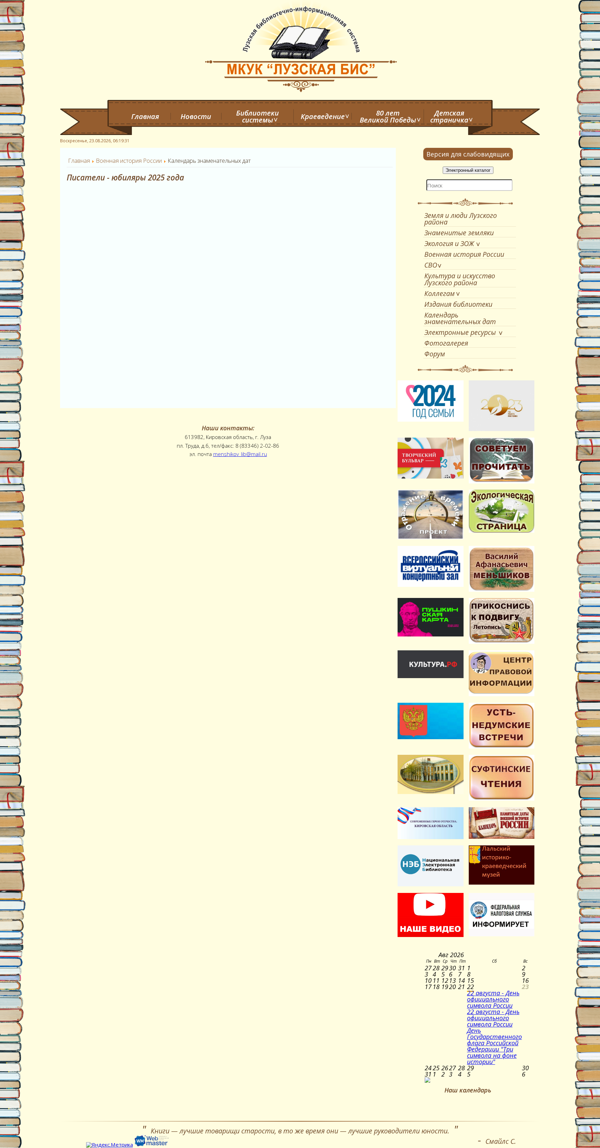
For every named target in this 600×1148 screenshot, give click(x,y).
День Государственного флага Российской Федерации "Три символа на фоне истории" (494, 1046)
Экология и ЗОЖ (449, 243)
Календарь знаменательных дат (460, 318)
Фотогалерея (446, 343)
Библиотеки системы (257, 116)
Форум (434, 353)
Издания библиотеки (458, 304)
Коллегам (439, 293)
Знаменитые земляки (459, 232)
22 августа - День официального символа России (493, 999)
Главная (145, 116)
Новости (196, 116)
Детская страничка (449, 116)
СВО (430, 265)
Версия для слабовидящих (467, 154)
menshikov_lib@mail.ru (240, 453)
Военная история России (464, 254)
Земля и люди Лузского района (460, 219)
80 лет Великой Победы (388, 116)
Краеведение (323, 116)
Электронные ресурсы (460, 332)
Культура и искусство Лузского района (459, 279)
